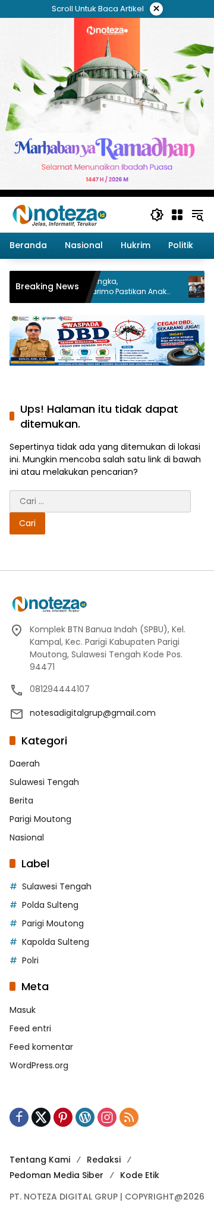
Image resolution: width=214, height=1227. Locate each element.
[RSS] (129, 1117)
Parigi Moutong (40, 819)
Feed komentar (41, 1047)
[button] (157, 215)
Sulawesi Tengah (44, 782)
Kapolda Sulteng (55, 942)
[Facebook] (19, 1117)
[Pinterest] (63, 1117)
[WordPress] (85, 1117)
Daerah (25, 763)
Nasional (27, 837)
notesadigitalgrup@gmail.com (93, 713)
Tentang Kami (40, 1160)
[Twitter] (41, 1117)
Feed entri (30, 1028)
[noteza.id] (60, 214)
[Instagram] (107, 1117)
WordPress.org (39, 1065)
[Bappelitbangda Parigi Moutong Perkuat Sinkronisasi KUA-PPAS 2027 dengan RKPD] (182, 287)
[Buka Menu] (177, 215)
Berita (21, 800)
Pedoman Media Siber (56, 1175)
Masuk (23, 1010)
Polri (30, 960)
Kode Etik (139, 1175)
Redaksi (104, 1160)
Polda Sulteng (50, 905)
